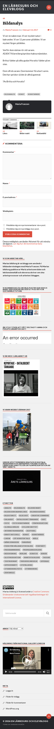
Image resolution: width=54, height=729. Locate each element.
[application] (27, 660)
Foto (7, 523)
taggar (46, 557)
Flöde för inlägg (12, 696)
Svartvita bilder (32, 557)
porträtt (40, 546)
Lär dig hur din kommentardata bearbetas (22, 244)
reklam (23, 553)
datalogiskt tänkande (27, 519)
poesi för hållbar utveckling (19, 546)
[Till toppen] (48, 716)
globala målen (12, 527)
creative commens (40, 515)
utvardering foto (13, 569)
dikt (44, 519)
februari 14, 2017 (30, 30)
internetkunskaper (14, 531)
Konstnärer (34, 94)
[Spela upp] (6, 672)
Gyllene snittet (29, 527)
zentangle (10, 572)
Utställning (26, 565)
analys (8, 508)
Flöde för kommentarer (16, 702)
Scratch (34, 553)
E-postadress (10, 197)
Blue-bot (23, 515)
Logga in (9, 690)
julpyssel (31, 531)
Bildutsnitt (10, 515)
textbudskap (11, 561)
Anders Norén (17, 724)
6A (4, 18)
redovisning (10, 553)
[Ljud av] (44, 672)
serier (44, 553)
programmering (12, 550)
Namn (6, 183)
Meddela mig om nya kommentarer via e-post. (26, 225)
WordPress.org (12, 708)
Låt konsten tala (21, 538)
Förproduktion (40, 523)
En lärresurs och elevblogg (20, 7)
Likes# (7, 538)
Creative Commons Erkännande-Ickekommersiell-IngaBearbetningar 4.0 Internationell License (26, 594)
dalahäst (9, 519)
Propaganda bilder (32, 550)
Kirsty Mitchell (12, 534)
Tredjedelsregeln (28, 561)
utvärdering (31, 569)
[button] (27, 661)
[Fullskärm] (48, 672)
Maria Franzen (11, 30)
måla (35, 538)
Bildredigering (37, 512)
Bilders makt (34, 508)
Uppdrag (45, 561)
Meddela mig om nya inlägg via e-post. (22, 229)
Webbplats (8, 211)
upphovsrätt (11, 565)
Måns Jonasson (12, 542)
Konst (21, 94)
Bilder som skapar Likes (16, 512)
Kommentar (9, 152)
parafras (26, 542)
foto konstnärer (21, 523)
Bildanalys (10, 94)
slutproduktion (13, 557)
